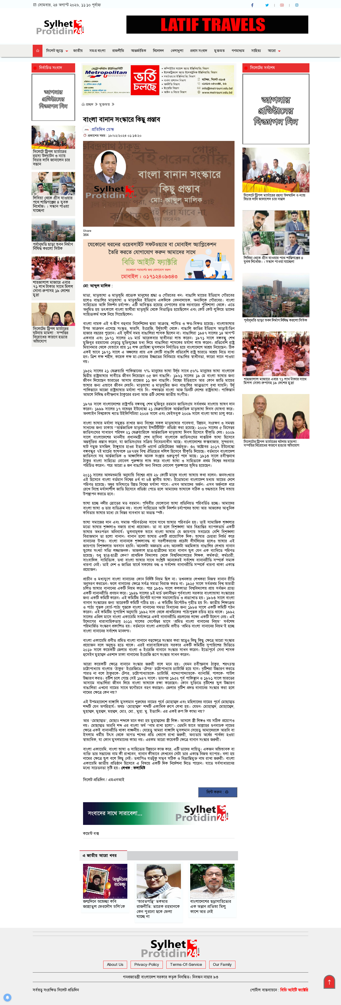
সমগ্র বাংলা (97, 50)
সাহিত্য (256, 50)
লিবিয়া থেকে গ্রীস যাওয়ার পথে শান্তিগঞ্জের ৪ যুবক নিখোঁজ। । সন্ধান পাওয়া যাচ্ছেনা (53, 204)
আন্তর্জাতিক (138, 50)
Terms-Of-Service (186, 964)
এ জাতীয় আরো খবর (100, 855)
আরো (272, 50)
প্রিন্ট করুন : (215, 792)
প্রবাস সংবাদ (198, 50)
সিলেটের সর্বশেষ (262, 67)
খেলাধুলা (177, 50)
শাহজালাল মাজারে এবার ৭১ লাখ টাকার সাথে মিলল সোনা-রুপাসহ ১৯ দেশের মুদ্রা (53, 288)
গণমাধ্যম (238, 50)
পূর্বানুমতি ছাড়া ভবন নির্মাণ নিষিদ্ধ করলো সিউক (53, 246)
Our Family (222, 964)
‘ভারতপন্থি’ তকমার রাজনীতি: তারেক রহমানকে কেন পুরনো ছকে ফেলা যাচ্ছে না (158, 909)
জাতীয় (78, 50)
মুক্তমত (219, 50)
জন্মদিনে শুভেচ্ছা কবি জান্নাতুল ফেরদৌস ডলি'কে (104, 904)
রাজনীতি (118, 50)
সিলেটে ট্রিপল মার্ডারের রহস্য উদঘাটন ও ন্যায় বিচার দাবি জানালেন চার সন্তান (51, 158)
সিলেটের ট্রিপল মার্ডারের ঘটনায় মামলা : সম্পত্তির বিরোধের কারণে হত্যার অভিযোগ (51, 335)
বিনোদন (158, 50)
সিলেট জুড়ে (54, 50)
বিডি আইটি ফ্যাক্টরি (294, 990)
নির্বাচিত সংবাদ (50, 67)
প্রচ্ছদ (89, 104)
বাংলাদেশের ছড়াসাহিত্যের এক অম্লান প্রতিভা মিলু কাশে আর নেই (210, 906)
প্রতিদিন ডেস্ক (102, 129)
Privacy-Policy (146, 964)
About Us (115, 964)
